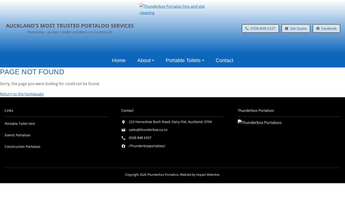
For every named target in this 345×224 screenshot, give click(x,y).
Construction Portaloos (22, 146)
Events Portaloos (18, 135)
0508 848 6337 (140, 137)
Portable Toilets (183, 60)
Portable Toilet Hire (20, 123)
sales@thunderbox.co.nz (148, 129)
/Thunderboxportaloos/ (147, 146)
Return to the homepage (22, 94)
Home (119, 60)
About (144, 60)
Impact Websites (207, 174)
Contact (224, 60)
